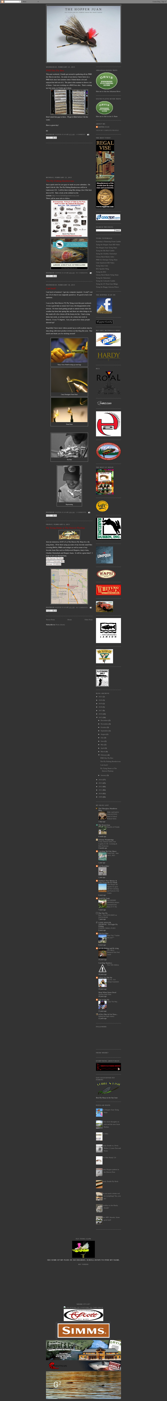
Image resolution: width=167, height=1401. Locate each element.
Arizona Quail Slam (104, 994)
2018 (101, 707)
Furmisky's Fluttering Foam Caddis (108, 241)
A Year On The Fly (105, 978)
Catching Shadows (105, 963)
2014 (101, 780)
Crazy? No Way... (112, 1002)
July (102, 738)
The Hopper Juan (83, 9)
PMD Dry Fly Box (55, 70)
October (104, 727)
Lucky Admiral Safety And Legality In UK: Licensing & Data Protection (107, 844)
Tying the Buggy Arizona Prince (107, 287)
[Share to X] (51, 138)
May (102, 745)
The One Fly (103, 913)
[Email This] (47, 138)
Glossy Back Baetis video (105, 257)
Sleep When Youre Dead (107, 992)
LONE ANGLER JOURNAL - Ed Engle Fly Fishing (108, 924)
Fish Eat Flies (103, 933)
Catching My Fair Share (107, 851)
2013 (101, 783)
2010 (101, 793)
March (103, 751)
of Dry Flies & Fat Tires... (108, 1014)
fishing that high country (106, 1016)
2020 (101, 700)
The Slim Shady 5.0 (109, 1157)
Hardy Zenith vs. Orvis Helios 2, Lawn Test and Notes (111, 1148)
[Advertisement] (63, 160)
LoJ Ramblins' (103, 866)
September (105, 731)
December (104, 720)
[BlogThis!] (49, 138)
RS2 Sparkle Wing (102, 269)
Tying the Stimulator (103, 278)
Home (69, 620)
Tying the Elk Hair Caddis (105, 251)
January (104, 775)
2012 (101, 786)
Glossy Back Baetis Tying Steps (107, 275)
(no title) (105, 1134)
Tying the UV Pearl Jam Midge (107, 284)
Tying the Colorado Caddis (105, 281)
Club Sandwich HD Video (105, 263)
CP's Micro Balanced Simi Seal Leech (113, 952)
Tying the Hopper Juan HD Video (108, 245)
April (103, 748)
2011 (101, 790)
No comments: (82, 273)
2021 (101, 697)
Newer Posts (50, 620)
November (105, 724)
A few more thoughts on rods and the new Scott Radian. (111, 1124)
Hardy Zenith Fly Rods (110, 1181)
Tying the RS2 (101, 272)
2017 (101, 710)
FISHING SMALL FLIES (106, 928)
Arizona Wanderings (106, 840)
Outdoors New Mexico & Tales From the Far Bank (107, 881)
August (103, 734)
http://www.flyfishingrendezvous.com (65, 196)
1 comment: (81, 134)
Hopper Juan (103, 127)
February (104, 755)
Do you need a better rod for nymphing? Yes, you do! (111, 1196)
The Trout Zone (104, 825)
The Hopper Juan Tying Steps (106, 248)
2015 (101, 717)
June (102, 741)
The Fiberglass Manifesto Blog (107, 809)
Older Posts (89, 620)
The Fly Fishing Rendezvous (60, 181)
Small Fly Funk (104, 898)
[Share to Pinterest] (56, 138)
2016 (101, 714)
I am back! (51, 288)
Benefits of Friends (113, 827)
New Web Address (113, 965)
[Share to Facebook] (53, 138)
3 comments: (81, 512)
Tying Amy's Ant (102, 266)
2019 (101, 703)
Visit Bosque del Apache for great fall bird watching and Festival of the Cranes (113, 889)
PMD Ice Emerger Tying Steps (106, 260)
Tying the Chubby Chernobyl (106, 254)
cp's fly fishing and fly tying (108, 948)
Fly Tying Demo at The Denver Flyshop (65, 528)
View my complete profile (107, 130)
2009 (101, 797)
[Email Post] (88, 134)
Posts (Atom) (60, 625)
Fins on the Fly (103, 1000)
